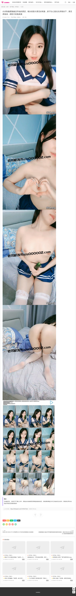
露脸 (15, 520)
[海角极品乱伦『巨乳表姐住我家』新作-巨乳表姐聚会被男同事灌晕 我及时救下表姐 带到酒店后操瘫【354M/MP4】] (38, 547)
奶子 (8, 520)
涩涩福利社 (5, 2)
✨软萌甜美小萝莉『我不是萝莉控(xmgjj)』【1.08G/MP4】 (61, 557)
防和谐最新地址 (48, 2)
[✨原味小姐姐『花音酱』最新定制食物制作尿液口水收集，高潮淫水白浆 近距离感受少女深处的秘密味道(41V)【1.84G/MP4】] (62, 568)
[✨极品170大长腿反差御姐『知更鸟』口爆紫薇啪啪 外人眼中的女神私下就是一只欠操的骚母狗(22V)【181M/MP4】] (14, 547)
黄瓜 (19, 520)
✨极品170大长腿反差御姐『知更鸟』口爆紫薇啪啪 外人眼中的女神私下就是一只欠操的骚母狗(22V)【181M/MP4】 (13, 557)
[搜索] (65, 2)
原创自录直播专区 (16, 2)
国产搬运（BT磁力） (16, 17)
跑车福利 (31, 2)
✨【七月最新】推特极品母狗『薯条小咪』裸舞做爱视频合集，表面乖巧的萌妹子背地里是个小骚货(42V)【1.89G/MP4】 (37, 578)
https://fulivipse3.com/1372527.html (19, 509)
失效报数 (25, 2)
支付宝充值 (38, 2)
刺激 (4, 520)
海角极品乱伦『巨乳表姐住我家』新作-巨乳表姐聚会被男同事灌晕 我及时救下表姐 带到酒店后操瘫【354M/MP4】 (37, 557)
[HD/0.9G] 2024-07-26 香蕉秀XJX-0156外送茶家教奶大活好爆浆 (18, 532)
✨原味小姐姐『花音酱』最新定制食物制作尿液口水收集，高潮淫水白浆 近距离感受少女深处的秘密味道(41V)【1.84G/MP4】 (62, 578)
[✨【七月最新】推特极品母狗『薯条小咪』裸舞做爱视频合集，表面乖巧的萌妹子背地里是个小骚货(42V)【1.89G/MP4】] (38, 568)
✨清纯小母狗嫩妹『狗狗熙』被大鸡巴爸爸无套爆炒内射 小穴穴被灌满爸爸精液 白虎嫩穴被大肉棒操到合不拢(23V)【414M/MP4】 (13, 578)
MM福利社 (38, 592)
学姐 (11, 520)
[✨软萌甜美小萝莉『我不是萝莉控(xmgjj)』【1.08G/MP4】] (62, 547)
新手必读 (57, 2)
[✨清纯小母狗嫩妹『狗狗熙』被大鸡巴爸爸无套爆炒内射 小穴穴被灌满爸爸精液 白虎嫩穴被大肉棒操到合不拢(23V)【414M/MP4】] (14, 568)
